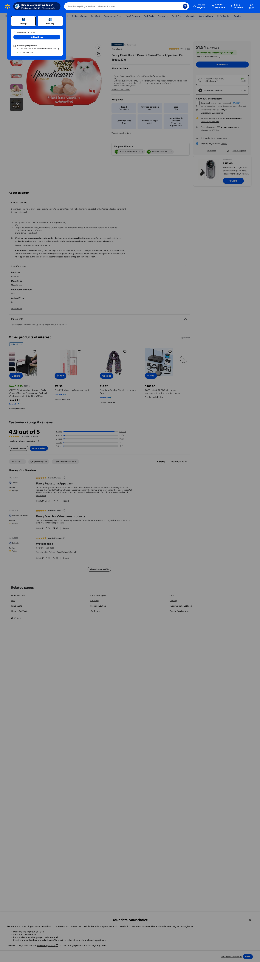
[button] (219, 6)
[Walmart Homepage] (7, 6)
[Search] (185, 6)
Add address (37, 37)
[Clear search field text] (178, 6)
